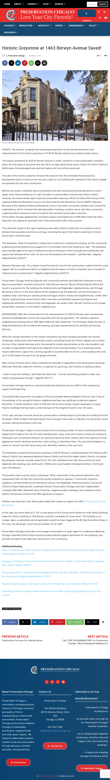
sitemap (55, 739)
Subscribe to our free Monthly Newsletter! (87, 695)
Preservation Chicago (16, 56)
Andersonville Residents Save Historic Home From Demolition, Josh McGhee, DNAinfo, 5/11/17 (50, 583)
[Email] (38, 63)
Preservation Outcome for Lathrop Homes (22, 640)
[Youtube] (63, 682)
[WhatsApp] (31, 63)
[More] (103, 622)
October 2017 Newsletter (11, 609)
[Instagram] (100, 18)
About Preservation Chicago (17, 691)
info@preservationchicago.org (55, 730)
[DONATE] (87, 13)
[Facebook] (98, 12)
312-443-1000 (55, 727)
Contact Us (45, 691)
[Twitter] (104, 12)
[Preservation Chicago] (34, 15)
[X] (11, 63)
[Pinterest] (25, 63)
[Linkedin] (18, 63)
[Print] (44, 63)
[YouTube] (105, 18)
